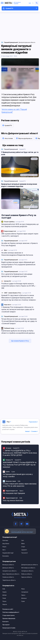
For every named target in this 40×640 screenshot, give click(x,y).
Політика (5, 540)
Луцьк (4, 601)
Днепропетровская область (27, 42)
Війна (23, 543)
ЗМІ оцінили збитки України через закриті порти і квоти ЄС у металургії (19, 235)
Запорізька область (27, 571)
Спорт (23, 546)
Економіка (5, 556)
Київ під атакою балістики (13, 500)
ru (33, 3)
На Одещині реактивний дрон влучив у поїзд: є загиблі (18, 475)
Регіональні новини (17, 3)
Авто (3, 550)
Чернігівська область (9, 580)
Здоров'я (24, 550)
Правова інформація (8, 618)
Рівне (23, 589)
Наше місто (7, 304)
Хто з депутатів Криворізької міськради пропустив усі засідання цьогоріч (16, 275)
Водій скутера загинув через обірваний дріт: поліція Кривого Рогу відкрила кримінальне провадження (18, 264)
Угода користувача (8, 615)
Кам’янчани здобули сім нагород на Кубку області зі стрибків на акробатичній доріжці (18, 332)
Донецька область (8, 568)
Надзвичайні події (7, 553)
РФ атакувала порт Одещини (14, 493)
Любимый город (9, 328)
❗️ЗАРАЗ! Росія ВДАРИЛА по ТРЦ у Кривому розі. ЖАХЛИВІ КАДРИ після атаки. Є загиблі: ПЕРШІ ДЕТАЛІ (20, 453)
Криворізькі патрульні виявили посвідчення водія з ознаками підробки (19, 185)
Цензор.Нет (7, 281)
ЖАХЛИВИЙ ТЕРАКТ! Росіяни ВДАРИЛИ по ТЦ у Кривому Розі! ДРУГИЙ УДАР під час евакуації (20, 464)
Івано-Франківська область (10, 574)
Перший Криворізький (11, 240)
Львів (4, 598)
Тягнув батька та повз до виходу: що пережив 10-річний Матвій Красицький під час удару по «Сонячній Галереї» (19, 321)
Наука (4, 546)
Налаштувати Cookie (8, 628)
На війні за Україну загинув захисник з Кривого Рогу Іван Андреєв (19, 244)
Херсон (4, 604)
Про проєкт (6, 624)
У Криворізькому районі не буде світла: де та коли (19, 153)
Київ (19, 481)
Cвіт (22, 540)
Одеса (21, 490)
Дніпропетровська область (29, 564)
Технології (24, 553)
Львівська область (8, 577)
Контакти (5, 621)
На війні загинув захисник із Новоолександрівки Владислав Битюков (17, 254)
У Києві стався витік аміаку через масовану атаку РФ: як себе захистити (20, 485)
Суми (13, 471)
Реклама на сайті (7, 609)
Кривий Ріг (22, 149)
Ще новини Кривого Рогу (20, 341)
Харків (4, 592)
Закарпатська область (9, 571)
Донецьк (24, 598)
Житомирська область (28, 568)
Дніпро (4, 595)
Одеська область (26, 577)
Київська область (26, 574)
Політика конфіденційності (9, 612)
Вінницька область (8, 564)
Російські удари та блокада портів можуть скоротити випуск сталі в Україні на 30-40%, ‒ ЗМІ (18, 286)
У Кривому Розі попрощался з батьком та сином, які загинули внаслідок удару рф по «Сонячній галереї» (17, 309)
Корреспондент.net (10, 231)
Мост (5, 250)
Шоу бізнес (5, 543)
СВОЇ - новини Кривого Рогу (12, 293)
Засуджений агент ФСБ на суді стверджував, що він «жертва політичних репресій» (20, 225)
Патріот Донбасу (9, 221)
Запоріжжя (24, 592)
